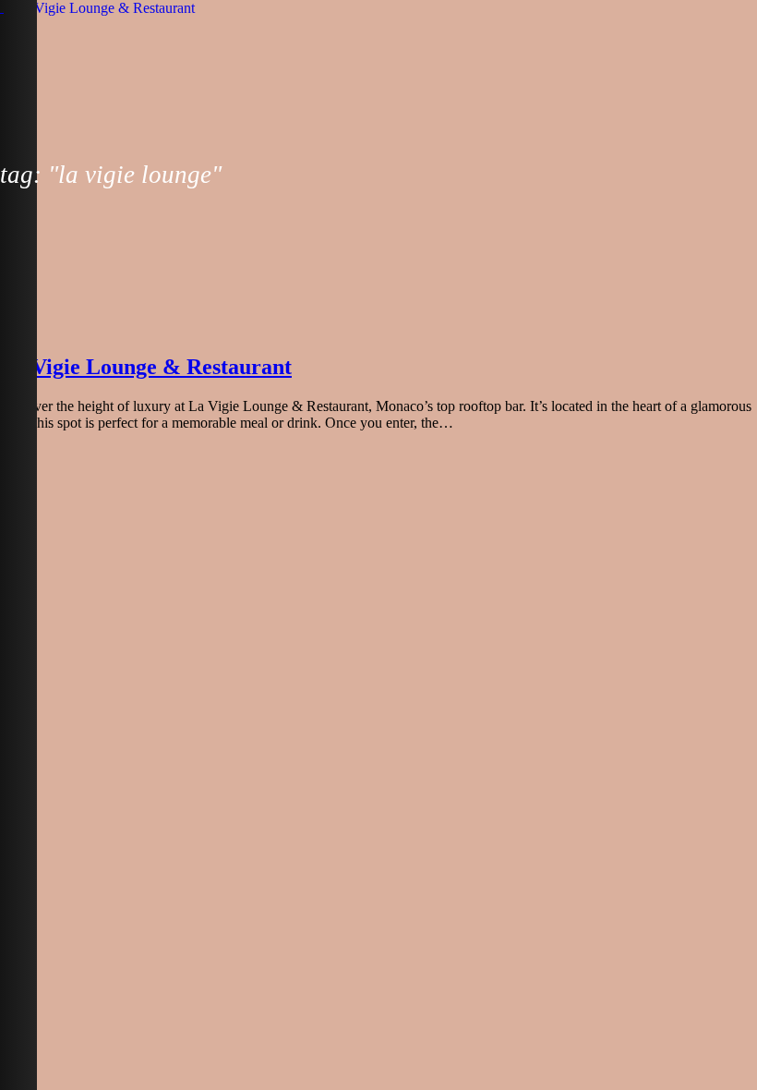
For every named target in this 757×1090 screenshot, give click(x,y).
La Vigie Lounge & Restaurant (146, 367)
